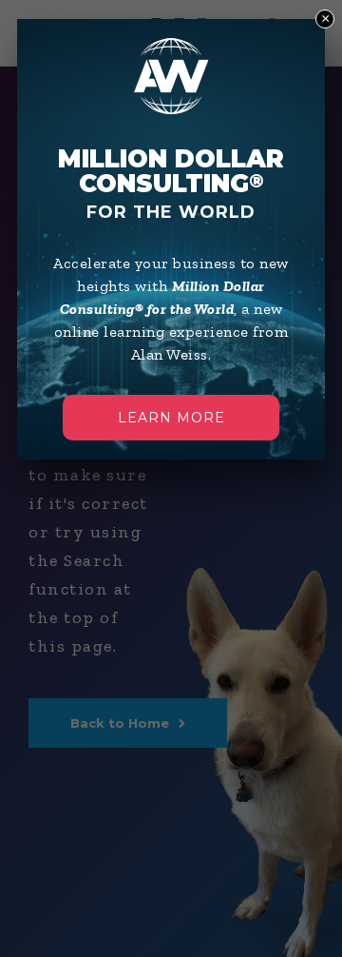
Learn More (171, 417)
